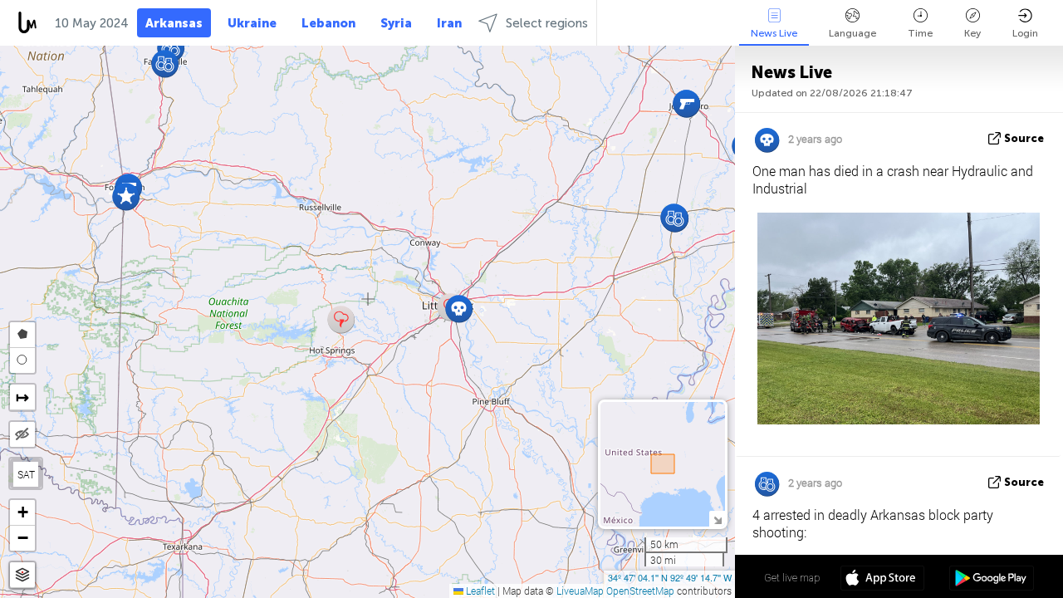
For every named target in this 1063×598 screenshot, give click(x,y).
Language (852, 33)
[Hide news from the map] (22, 434)
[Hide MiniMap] (717, 519)
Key (972, 33)
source (1024, 138)
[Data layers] (22, 575)
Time (920, 33)
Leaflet (479, 590)
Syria (396, 23)
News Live (774, 33)
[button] (459, 308)
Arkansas (174, 23)
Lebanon (328, 23)
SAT (26, 474)
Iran (449, 23)
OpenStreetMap (640, 590)
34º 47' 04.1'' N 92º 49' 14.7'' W (670, 577)
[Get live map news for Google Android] (991, 580)
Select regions (547, 23)
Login (1025, 33)
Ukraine (252, 23)
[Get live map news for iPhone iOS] (882, 580)
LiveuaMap (580, 590)
